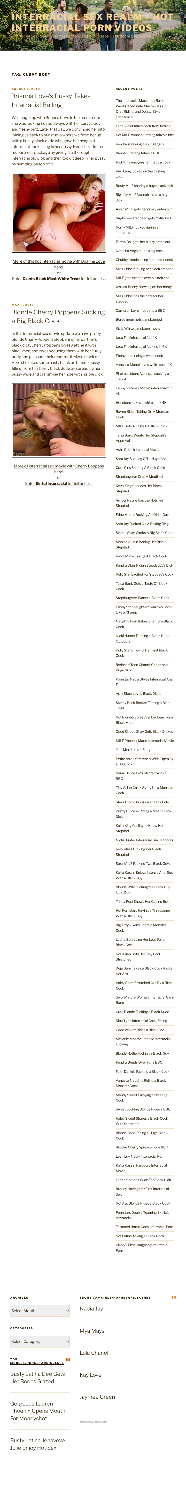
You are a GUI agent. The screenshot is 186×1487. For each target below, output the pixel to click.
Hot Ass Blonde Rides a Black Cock (143, 1203)
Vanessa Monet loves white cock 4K (144, 365)
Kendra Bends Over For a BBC (139, 1062)
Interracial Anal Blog (101, 1421)
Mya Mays (92, 1331)
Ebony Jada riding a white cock (139, 356)
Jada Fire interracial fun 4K (136, 337)
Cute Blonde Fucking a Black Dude (142, 1012)
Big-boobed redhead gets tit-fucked (143, 218)
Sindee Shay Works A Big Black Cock (144, 533)
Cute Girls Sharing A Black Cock (140, 468)
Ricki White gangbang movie (138, 328)
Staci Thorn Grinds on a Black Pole (142, 802)
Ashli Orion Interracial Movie (137, 449)
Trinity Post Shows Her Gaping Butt (143, 901)
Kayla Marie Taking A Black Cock (141, 556)
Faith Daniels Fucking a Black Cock (143, 1071)
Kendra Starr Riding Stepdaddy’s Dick (144, 565)
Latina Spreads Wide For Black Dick (143, 1180)
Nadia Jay (91, 1308)
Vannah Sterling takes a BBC (138, 153)
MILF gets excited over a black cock (143, 278)
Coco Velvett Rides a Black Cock (141, 1030)
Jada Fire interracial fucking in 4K (141, 346)
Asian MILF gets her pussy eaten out (144, 209)
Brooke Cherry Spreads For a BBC (142, 1147)
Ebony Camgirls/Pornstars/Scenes (115, 1297)
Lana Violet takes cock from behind (143, 126)
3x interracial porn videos (87, 1421)
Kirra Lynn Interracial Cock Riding (141, 1021)
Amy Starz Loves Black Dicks (138, 693)
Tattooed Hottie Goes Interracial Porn (144, 1227)
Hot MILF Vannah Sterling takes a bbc (145, 135)
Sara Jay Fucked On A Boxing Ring (142, 524)
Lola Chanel (94, 1353)
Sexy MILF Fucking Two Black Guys (143, 863)
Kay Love (90, 1375)
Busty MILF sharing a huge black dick (144, 186)
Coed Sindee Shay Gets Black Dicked (144, 731)
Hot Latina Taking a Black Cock (140, 1236)
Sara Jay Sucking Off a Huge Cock (142, 459)
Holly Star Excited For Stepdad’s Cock (144, 574)
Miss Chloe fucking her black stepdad (144, 269)
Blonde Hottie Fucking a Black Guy (142, 1053)
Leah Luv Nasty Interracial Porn (140, 1156)
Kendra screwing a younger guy (140, 144)
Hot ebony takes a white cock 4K (141, 402)
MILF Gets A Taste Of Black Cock (142, 426)
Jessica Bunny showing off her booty (144, 287)
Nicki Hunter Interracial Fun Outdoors (144, 840)
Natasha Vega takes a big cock (140, 251)
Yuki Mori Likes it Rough (134, 749)
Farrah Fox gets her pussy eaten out (143, 242)
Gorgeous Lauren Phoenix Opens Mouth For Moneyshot (37, 1411)
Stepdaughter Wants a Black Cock (142, 598)
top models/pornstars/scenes (37, 1361)
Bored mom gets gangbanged (139, 319)
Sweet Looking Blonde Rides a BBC (143, 1109)
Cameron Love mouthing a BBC (140, 310)
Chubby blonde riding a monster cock (144, 260)
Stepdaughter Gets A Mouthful (139, 476)
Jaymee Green (97, 1397)
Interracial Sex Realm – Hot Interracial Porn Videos (93, 22)
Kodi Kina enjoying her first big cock (143, 162)
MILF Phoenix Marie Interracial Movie (145, 741)
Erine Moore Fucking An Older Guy (142, 514)
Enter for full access (59, 278)
